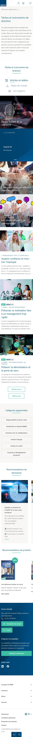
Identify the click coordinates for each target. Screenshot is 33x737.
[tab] (16, 80)
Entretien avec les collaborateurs (16, 433)
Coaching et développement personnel (16, 454)
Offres (3, 696)
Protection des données (9, 721)
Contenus (4, 690)
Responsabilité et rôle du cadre (16, 420)
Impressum (5, 714)
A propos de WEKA (7, 685)
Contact (3, 725)
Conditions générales (8, 718)
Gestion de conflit (16, 446)
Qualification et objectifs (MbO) (16, 426)
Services (4, 702)
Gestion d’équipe (16, 439)
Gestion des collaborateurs (9, 9)
